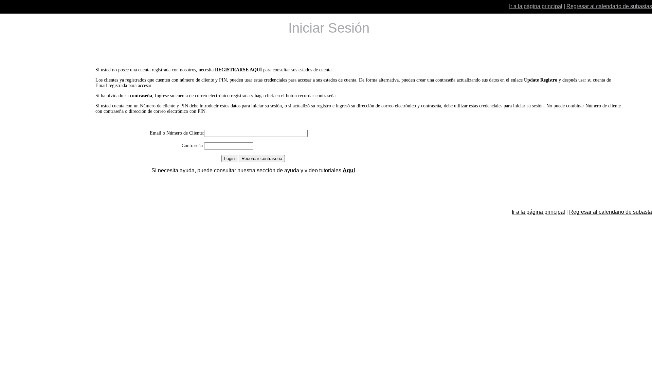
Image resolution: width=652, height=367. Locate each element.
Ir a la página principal (535, 6)
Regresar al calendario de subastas (609, 6)
